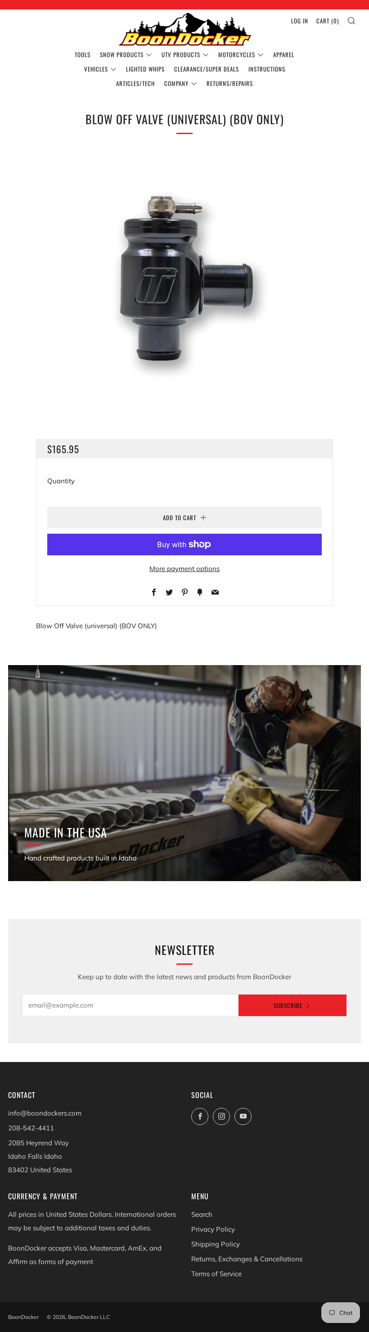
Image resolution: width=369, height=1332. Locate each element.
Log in (299, 20)
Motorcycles (236, 54)
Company (176, 83)
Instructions (266, 68)
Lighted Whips (145, 68)
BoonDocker (23, 1317)
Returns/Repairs (230, 83)
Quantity (61, 481)
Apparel (283, 54)
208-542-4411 (31, 1128)
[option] (185, 281)
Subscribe (288, 1005)
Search (201, 1214)
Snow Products (122, 54)
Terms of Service (216, 1273)
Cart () (327, 20)
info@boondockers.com (44, 1113)
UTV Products (181, 54)
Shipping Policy (215, 1244)
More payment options (184, 568)
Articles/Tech (135, 83)
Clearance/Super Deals (206, 68)
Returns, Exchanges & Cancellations (246, 1259)
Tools (82, 54)
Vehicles (96, 68)
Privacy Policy (213, 1229)
